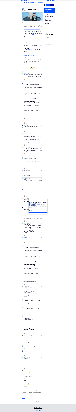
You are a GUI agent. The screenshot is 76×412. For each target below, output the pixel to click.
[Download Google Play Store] (40, 409)
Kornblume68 (25, 198)
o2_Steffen (25, 22)
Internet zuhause (27, 2)
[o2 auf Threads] (41, 407)
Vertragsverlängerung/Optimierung (48, 32)
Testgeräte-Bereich (30, 49)
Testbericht (33, 34)
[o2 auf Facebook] (34, 407)
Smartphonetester (33, 61)
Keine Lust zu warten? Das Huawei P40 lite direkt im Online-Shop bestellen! (32, 29)
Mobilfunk (24, 2)
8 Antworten (46, 31)
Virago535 (25, 237)
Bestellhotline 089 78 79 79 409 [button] (53, 0)
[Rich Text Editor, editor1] (32, 394)
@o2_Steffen (26, 74)
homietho (25, 82)
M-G (24, 125)
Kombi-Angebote (32, 2)
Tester (26, 61)
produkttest (39, 61)
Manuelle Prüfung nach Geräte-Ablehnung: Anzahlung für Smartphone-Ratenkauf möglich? (49, 34)
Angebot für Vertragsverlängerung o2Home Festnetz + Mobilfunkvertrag (49, 30)
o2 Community (40, 45)
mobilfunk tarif (46, 45)
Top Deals (42, 2)
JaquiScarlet (25, 133)
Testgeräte (46, 19)
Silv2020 (24, 170)
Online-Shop (27, 383)
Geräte (39, 2)
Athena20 (25, 245)
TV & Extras (36, 2)
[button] (24, 2)
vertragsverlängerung (50, 45)
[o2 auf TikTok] (39, 407)
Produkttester (29, 61)
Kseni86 (24, 73)
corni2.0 (24, 306)
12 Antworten (46, 33)
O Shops (48, 0)
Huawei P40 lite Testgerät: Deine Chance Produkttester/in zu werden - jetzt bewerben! (49, 16)
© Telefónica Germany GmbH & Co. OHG (38, 410)
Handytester (36, 61)
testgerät (25, 61)
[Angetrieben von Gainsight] (38, 401)
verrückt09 (25, 286)
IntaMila (24, 147)
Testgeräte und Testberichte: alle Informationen (29, 55)
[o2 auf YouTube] (36, 407)
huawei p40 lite (25, 62)
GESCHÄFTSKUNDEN (25, 0)
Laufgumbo (25, 345)
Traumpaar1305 (25, 223)
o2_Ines (24, 335)
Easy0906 (25, 178)
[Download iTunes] (36, 409)
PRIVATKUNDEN (21, 0)
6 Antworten (46, 36)
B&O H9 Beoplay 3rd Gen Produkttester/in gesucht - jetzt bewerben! (49, 23)
